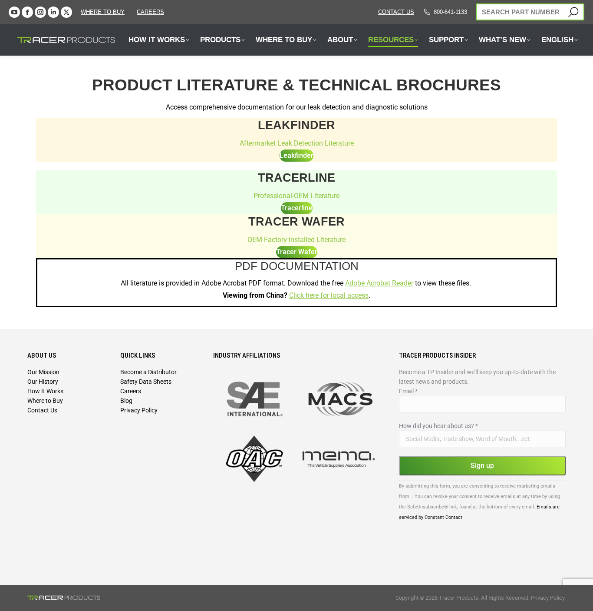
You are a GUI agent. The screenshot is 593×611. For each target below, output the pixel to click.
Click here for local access (329, 295)
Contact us (396, 12)
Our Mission (43, 372)
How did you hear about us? (438, 425)
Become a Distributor (148, 372)
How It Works (45, 391)
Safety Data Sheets (145, 381)
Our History (42, 381)
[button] (153, 16)
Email (408, 391)
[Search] (573, 11)
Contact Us (42, 410)
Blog (126, 400)
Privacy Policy (139, 410)
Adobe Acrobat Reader (379, 283)
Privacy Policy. (548, 597)
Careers (130, 391)
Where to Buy (103, 12)
